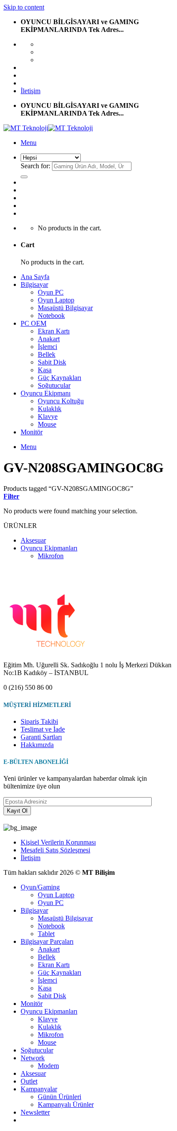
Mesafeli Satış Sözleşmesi (55, 850)
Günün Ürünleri (59, 1096)
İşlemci (47, 346)
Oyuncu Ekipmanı (45, 393)
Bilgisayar (34, 284)
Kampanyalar (39, 1089)
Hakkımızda (37, 744)
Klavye (48, 416)
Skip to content (23, 7)
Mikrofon (51, 555)
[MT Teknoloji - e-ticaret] (48, 128)
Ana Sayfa (35, 276)
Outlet (29, 1081)
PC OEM (33, 323)
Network (33, 1058)
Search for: (35, 166)
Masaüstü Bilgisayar (65, 307)
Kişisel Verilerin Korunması (58, 842)
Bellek (46, 354)
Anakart (49, 338)
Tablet (46, 933)
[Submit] (24, 177)
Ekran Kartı (54, 331)
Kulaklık (49, 408)
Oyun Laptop (56, 300)
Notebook (51, 315)
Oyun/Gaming (40, 887)
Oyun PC (51, 292)
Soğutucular (54, 385)
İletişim (30, 90)
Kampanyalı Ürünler (66, 1104)
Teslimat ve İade (43, 729)
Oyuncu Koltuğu (61, 401)
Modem (48, 1065)
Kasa (45, 370)
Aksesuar (33, 540)
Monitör (32, 432)
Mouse (47, 424)
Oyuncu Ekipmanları (49, 548)
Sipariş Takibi (39, 721)
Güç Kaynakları (59, 377)
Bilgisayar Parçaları (47, 941)
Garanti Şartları (41, 737)
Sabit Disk (52, 362)
